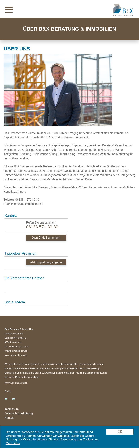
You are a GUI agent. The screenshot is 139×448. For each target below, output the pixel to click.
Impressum (12, 409)
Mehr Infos (13, 443)
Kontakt (9, 417)
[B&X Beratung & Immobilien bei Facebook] (8, 400)
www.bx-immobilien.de (16, 355)
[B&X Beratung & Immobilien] (123, 10)
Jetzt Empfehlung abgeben (46, 262)
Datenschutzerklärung (19, 413)
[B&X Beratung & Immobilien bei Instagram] (15, 400)
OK (120, 431)
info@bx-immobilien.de (16, 351)
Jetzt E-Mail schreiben (46, 237)
